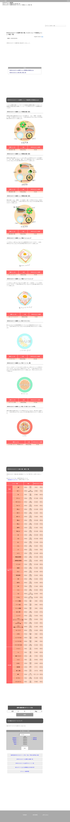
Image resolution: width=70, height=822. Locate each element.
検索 (25, 714)
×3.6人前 (24, 174)
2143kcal (35, 737)
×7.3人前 (24, 299)
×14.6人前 (24, 341)
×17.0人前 (24, 384)
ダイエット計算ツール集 (50, 25)
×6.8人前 (24, 257)
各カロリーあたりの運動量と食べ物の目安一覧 (11, 3)
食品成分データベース (13, 479)
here (42, 36)
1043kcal (14, 739)
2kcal (15, 744)
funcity (68, 0)
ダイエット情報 (3, 0)
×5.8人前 (24, 426)
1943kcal (14, 737)
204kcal (14, 740)
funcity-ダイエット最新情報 (8, 2)
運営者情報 (35, 814)
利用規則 (25, 814)
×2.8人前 (24, 216)
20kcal (15, 742)
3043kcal (35, 739)
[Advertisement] (35, 15)
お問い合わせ (45, 814)
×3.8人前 (24, 132)
